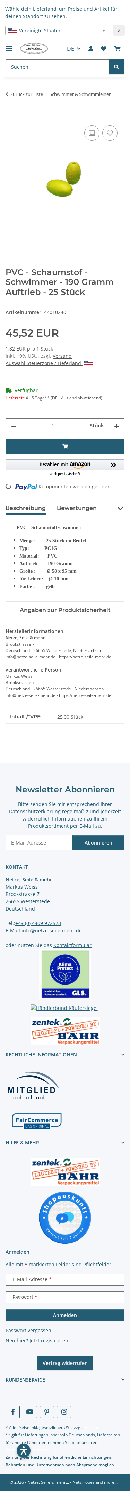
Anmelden (65, 1315)
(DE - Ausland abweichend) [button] (76, 398)
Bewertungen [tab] (77, 508)
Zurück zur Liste (26, 94)
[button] (91, 49)
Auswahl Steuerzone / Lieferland (44, 363)
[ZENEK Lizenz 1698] (65, 1031)
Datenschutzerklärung (35, 811)
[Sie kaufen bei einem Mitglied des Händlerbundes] (33, 1085)
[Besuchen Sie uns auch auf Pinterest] (47, 1412)
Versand (62, 356)
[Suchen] (116, 66)
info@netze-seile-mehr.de (51, 930)
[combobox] (56, 30)
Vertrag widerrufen (65, 1363)
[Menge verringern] (13, 426)
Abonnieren (98, 842)
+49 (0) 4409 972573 (38, 923)
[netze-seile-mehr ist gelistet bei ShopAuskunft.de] (65, 1217)
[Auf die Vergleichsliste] (91, 133)
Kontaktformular (72, 945)
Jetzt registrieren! (49, 1340)
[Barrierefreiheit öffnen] (24, 1451)
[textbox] (56, 30)
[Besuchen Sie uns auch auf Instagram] (64, 1412)
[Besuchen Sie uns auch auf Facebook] (13, 1412)
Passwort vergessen (28, 1330)
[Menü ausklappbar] (9, 45)
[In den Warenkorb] (11, 116)
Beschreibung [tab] (26, 508)
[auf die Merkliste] (110, 133)
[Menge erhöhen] (116, 426)
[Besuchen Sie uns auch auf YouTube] (30, 1412)
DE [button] (70, 48)
